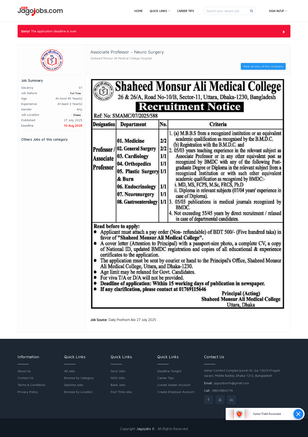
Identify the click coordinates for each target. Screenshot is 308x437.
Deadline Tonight (169, 371)
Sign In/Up (276, 11)
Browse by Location (78, 392)
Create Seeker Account (173, 385)
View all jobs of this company (263, 66)
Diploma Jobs (73, 385)
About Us (24, 371)
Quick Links (158, 11)
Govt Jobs (118, 371)
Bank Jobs (118, 385)
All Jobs (69, 371)
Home (138, 11)
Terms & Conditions (31, 385)
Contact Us (25, 378)
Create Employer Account (175, 392)
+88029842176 (222, 390)
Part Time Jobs (121, 392)
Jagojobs (143, 429)
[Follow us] (208, 400)
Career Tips (185, 11)
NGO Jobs (118, 378)
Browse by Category (79, 378)
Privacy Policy (28, 392)
